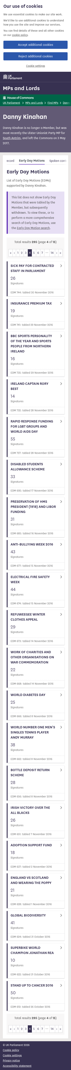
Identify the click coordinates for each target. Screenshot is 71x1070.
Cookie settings (35, 66)
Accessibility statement (17, 1066)
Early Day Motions (32, 161)
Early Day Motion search (33, 228)
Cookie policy (11, 1050)
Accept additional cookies (35, 45)
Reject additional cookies (35, 56)
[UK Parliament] (13, 77)
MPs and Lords (21, 88)
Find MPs (53, 102)
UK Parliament (11, 102)
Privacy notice (11, 1060)
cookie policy (20, 35)
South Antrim (12, 138)
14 (52, 253)
